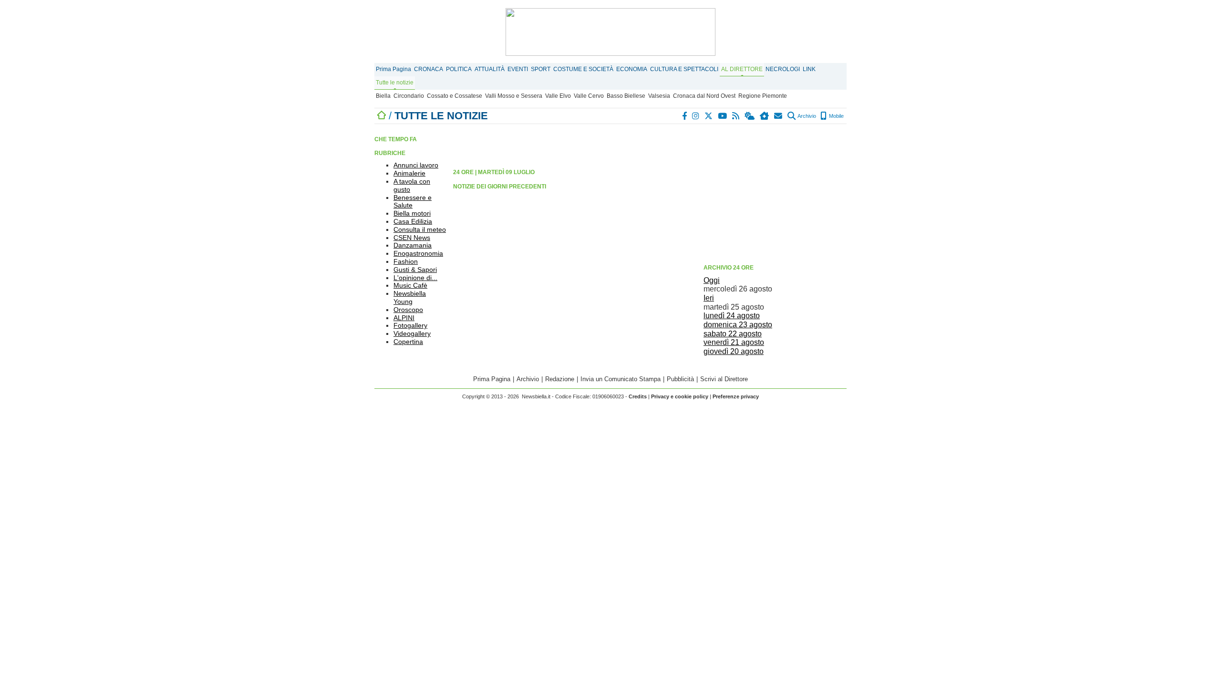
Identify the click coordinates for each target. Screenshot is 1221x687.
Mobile (836, 116)
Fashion (405, 261)
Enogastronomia (418, 253)
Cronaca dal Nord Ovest (704, 96)
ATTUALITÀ (490, 69)
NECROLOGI (783, 69)
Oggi (712, 280)
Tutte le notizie (395, 82)
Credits (638, 396)
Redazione (559, 379)
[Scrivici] (778, 116)
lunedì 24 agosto (732, 316)
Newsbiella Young (409, 297)
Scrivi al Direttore (724, 379)
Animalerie (409, 173)
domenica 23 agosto (738, 325)
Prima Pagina (393, 69)
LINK (809, 69)
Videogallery (412, 333)
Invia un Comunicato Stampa (620, 379)
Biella (383, 96)
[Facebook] (685, 116)
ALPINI (403, 318)
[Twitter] (709, 116)
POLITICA (459, 69)
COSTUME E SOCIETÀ (583, 69)
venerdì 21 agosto (734, 342)
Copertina (408, 341)
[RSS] (736, 116)
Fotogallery (410, 325)
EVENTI (517, 69)
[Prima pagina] (381, 116)
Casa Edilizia (412, 221)
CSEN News (411, 237)
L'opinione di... (415, 277)
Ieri (709, 298)
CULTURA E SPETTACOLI (684, 69)
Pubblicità (680, 379)
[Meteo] (750, 116)
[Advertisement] (775, 193)
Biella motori (412, 213)
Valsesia (659, 96)
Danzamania (412, 245)
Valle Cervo (589, 96)
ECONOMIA (631, 69)
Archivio (806, 116)
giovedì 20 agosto (734, 351)
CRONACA (428, 69)
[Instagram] (696, 116)
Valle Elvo (558, 96)
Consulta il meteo (419, 229)
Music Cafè (410, 285)
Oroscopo (408, 309)
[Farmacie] (765, 116)
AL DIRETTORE (742, 69)
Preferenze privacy (736, 396)
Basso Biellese (626, 96)
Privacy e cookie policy (679, 396)
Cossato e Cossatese (454, 96)
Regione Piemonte (762, 96)
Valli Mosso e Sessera (513, 96)
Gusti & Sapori (415, 269)
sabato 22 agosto (733, 334)
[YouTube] (723, 116)
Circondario (408, 96)
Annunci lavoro (415, 165)
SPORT (540, 69)
